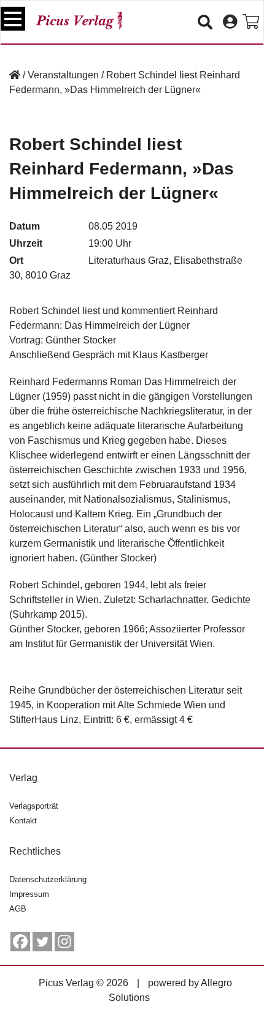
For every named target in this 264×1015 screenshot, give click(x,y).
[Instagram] (64, 941)
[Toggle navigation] (13, 19)
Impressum (29, 894)
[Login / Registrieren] (230, 22)
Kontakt (23, 820)
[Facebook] (20, 941)
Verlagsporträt (33, 806)
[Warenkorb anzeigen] (250, 22)
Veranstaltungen (63, 75)
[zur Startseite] (79, 20)
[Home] (14, 75)
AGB (17, 908)
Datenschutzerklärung (48, 879)
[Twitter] (42, 941)
